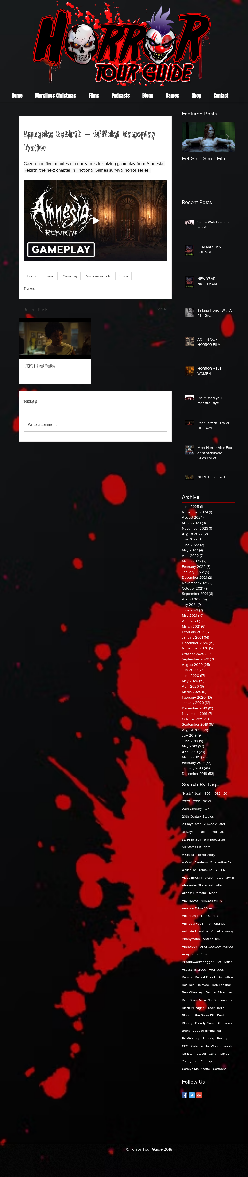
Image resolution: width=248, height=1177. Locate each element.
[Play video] (95, 220)
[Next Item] (227, 137)
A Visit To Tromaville (197, 870)
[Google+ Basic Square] (199, 1095)
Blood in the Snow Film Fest (203, 1015)
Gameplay (70, 276)
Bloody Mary (204, 1023)
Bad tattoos (226, 977)
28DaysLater (191, 824)
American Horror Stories (200, 916)
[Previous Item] (189, 137)
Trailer (49, 276)
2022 (207, 801)
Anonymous (191, 939)
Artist (228, 962)
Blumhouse (225, 1023)
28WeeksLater (214, 824)
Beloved (203, 985)
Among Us (217, 923)
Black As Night (193, 1008)
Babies (187, 977)
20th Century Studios (198, 816)
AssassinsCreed (194, 969)
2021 (196, 801)
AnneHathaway (222, 931)
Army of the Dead (195, 954)
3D (222, 832)
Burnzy (222, 1038)
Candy (224, 1053)
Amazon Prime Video (197, 908)
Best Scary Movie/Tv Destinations (207, 1000)
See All (162, 309)
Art (219, 962)
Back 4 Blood (205, 977)
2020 (186, 801)
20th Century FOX (195, 809)
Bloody (187, 1023)
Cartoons (219, 1069)
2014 (227, 793)
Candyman (190, 1061)
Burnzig (208, 1038)
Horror (32, 276)
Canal (213, 1053)
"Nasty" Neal (191, 793)
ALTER (220, 870)
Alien (220, 885)
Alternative (190, 900)
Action (210, 877)
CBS (185, 1046)
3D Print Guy (191, 839)
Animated (189, 931)
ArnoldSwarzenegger (198, 962)
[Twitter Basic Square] (192, 1095)
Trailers (29, 288)
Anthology (189, 946)
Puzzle (123, 276)
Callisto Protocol (194, 1053)
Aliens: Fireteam (194, 893)
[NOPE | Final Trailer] (55, 338)
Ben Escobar (221, 985)
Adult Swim (225, 877)
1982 (216, 793)
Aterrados (216, 969)
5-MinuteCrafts (215, 839)
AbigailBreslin (192, 877)
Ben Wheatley (192, 992)
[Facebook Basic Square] (184, 1095)
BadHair (188, 985)
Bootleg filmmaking (207, 1030)
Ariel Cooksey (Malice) (216, 946)
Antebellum (211, 939)
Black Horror (216, 1008)
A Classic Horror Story (198, 855)
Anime (203, 931)
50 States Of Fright (196, 847)
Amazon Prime (211, 900)
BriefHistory (191, 1038)
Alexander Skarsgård (197, 885)
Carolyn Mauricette (196, 1069)
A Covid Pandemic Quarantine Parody (208, 862)
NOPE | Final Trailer (40, 366)
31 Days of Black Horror (199, 832)
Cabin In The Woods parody (212, 1046)
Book (186, 1030)
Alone (213, 893)
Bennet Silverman (219, 992)
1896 (206, 793)
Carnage (207, 1061)
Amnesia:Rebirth (98, 276)
